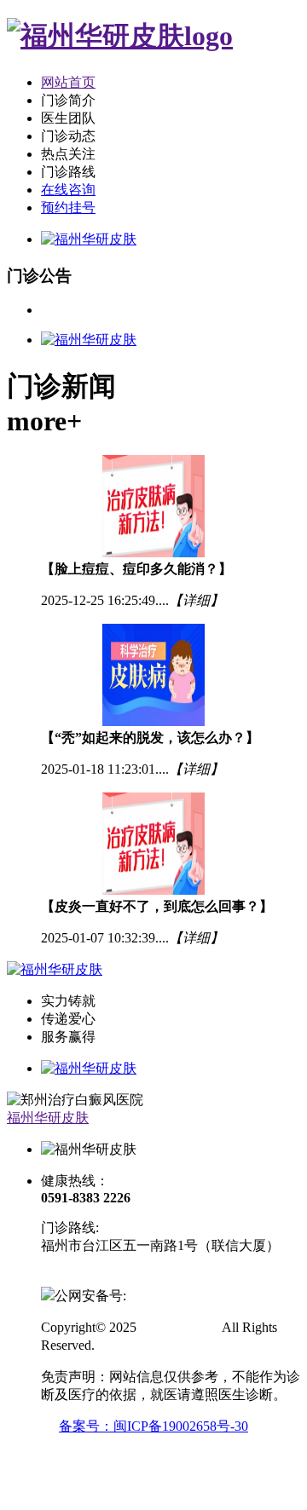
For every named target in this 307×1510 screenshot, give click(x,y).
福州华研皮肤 (48, 1117)
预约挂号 (68, 207)
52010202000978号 (180, 1295)
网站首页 (68, 82)
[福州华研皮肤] (120, 35)
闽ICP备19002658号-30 (108, 1277)
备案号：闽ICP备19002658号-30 (153, 1426)
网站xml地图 (135, 1345)
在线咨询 (68, 189)
